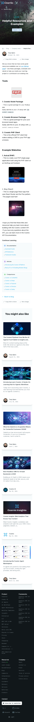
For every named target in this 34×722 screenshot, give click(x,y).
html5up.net (8, 163)
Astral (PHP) (9, 155)
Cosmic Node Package (13, 102)
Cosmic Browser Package (15, 117)
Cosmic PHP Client (12, 132)
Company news (16, 48)
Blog (7, 48)
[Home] (3, 48)
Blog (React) (8, 189)
